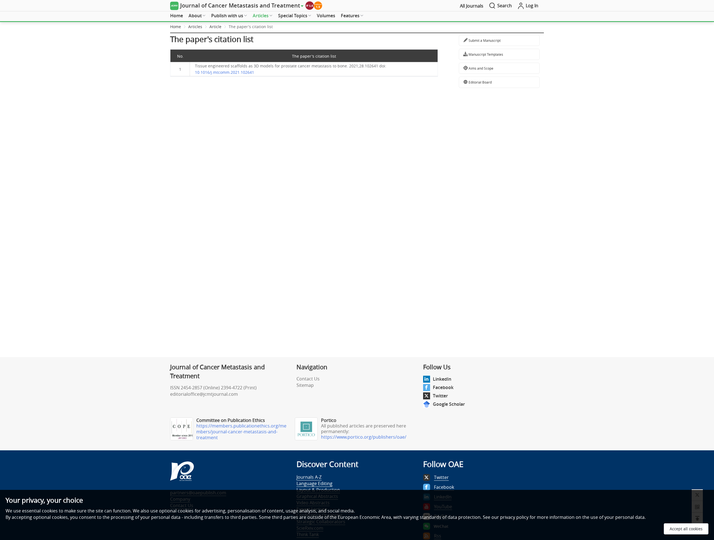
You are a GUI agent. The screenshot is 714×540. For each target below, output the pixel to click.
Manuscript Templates (485, 54)
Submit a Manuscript (484, 40)
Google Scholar (449, 404)
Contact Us (308, 379)
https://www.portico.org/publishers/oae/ (363, 437)
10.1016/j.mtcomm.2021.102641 (224, 72)
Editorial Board (480, 82)
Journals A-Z (309, 477)
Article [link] (215, 26)
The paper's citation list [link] (251, 26)
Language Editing (314, 483)
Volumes (326, 16)
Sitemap (305, 385)
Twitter (440, 396)
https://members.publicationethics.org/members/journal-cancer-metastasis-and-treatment (241, 432)
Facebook (443, 387)
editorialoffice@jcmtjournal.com (204, 394)
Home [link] (175, 26)
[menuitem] (176, 15)
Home (176, 16)
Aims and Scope (480, 68)
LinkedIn (442, 379)
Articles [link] (195, 26)
